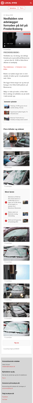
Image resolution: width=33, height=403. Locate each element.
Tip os (21, 8)
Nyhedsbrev (13, 8)
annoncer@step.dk (7, 388)
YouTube (4, 399)
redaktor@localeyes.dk (8, 366)
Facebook (5, 396)
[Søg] (30, 3)
